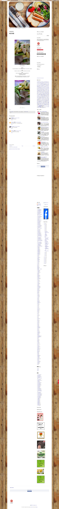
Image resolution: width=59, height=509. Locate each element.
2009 (45, 223)
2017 (45, 262)
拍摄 (42, 96)
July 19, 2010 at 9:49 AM (17, 126)
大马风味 (38, 272)
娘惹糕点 (38, 276)
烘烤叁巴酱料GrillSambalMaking (47, 249)
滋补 (40, 99)
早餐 (39, 97)
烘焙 (48, 99)
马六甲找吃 (39, 361)
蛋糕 (38, 103)
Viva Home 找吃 (39, 394)
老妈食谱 (38, 332)
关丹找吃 (38, 254)
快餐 (48, 95)
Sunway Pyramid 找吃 (40, 88)
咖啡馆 (46, 92)
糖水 (45, 101)
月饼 (44, 97)
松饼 (47, 97)
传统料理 (38, 90)
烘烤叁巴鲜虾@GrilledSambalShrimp (47, 247)
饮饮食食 (39, 106)
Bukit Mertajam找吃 (46, 82)
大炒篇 (38, 271)
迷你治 (38, 104)
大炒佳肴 (38, 270)
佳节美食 (44, 90)
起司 (44, 103)
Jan (45, 225)
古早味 (38, 261)
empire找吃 (39, 217)
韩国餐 (38, 356)
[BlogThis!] (20, 111)
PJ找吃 (38, 86)
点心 (46, 99)
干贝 (39, 95)
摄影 (44, 96)
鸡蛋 (43, 107)
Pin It (10, 109)
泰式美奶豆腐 (46, 241)
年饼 (46, 95)
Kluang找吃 (41, 84)
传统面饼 (41, 90)
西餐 (40, 103)
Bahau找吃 (39, 375)
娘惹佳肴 (38, 275)
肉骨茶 (38, 333)
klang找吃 (38, 84)
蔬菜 (27, 111)
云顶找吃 (38, 249)
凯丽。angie (12, 126)
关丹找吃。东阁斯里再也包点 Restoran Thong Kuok (44, 157)
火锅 (42, 99)
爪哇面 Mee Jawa (43, 136)
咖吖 (42, 92)
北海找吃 (38, 257)
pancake (38, 230)
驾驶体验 (38, 107)
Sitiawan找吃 (39, 237)
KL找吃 (44, 84)
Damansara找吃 (39, 216)
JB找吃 (42, 83)
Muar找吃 (39, 227)
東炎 (45, 97)
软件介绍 (47, 103)
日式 (47, 96)
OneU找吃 (42, 85)
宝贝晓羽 (39, 94)
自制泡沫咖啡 (39, 336)
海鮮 (48, 98)
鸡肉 (40, 107)
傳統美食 (38, 253)
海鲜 (38, 99)
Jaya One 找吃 (39, 83)
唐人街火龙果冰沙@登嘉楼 (44, 111)
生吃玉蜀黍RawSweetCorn (47, 243)
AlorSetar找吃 (45, 81)
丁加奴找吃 (39, 244)
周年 (40, 92)
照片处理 (38, 318)
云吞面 (38, 248)
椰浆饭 (38, 301)
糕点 (43, 101)
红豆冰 (47, 101)
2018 (45, 263)
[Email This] (19, 111)
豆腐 (42, 103)
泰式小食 (46, 98)
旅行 (46, 96)
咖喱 (47, 92)
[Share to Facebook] (21, 111)
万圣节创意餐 (39, 245)
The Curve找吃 (44, 88)
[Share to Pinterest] (22, 111)
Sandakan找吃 (39, 234)
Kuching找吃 (47, 84)
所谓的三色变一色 (47, 239)
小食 (47, 94)
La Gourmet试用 (39, 225)
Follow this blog (42, 166)
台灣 (37, 92)
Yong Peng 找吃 (39, 243)
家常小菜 (26, 111)
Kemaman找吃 (44, 83)
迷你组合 (41, 104)
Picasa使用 (47, 85)
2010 (45, 224)
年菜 (41, 95)
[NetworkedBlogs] (43, 165)
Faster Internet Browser (46, 244)
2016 (45, 261)
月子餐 (42, 97)
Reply (12, 124)
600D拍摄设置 (42, 81)
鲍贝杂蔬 (46, 240)
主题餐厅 (38, 247)
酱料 (48, 104)
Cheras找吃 (39, 379)
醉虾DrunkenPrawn (47, 250)
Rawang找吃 (45, 86)
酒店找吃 (45, 104)
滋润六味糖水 (46, 231)
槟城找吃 (38, 302)
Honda (38, 218)
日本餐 (37, 97)
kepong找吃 (48, 83)
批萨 (40, 96)
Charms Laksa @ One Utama (47, 238)
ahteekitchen (12, 122)
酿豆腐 (38, 351)
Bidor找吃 (43, 82)
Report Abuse (12, 487)
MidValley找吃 (39, 226)
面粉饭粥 (40, 105)
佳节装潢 (46, 90)
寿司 (45, 94)
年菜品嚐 (45, 95)
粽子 (41, 101)
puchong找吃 (41, 86)
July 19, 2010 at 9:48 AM (18, 122)
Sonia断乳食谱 (39, 238)
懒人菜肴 (38, 96)
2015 (45, 260)
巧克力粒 (38, 95)
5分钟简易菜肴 (38, 81)
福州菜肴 (40, 101)
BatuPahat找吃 (39, 82)
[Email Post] (10, 112)
